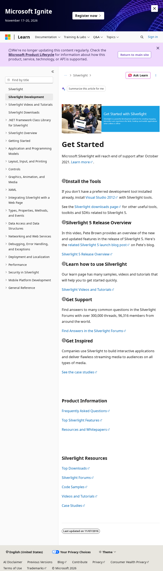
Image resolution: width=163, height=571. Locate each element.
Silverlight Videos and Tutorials (86, 289)
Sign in (153, 37)
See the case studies (78, 372)
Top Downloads (74, 468)
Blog (61, 562)
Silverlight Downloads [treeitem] (23, 112)
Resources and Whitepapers (84, 429)
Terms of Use (12, 568)
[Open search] (142, 37)
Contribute (79, 562)
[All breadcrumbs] (65, 75)
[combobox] (29, 80)
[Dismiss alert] (154, 8)
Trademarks (35, 568)
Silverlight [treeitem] (15, 89)
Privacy (98, 562)
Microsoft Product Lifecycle (31, 54)
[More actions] (156, 75)
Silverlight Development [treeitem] (26, 97)
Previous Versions (39, 562)
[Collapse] (52, 71)
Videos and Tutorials (78, 496)
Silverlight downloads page (96, 206)
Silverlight (80, 75)
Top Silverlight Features (80, 420)
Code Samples (73, 487)
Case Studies (72, 505)
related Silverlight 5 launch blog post (97, 245)
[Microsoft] (8, 37)
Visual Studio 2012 (100, 197)
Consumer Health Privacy (128, 562)
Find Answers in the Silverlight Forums (92, 330)
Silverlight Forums (76, 477)
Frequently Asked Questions (84, 411)
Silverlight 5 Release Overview (86, 254)
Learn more (80, 162)
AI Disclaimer (12, 562)
